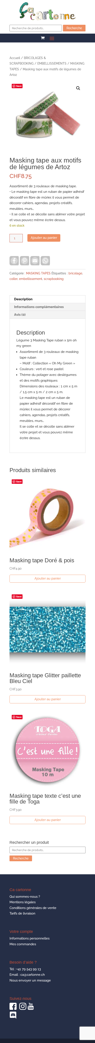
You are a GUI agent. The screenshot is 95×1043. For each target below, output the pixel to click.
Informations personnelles (29, 938)
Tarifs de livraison (22, 913)
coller (13, 279)
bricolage (75, 273)
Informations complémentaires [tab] (39, 307)
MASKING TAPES (38, 273)
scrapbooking (54, 279)
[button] (78, 88)
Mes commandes (23, 944)
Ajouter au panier (44, 238)
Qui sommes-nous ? (25, 897)
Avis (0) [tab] (20, 315)
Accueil (15, 58)
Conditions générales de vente (33, 908)
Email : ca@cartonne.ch (27, 975)
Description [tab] (23, 299)
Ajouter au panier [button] (47, 578)
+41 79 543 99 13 (28, 969)
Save (19, 86)
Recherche (74, 28)
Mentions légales (23, 902)
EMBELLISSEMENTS (51, 63)
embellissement (30, 279)
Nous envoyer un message (30, 980)
